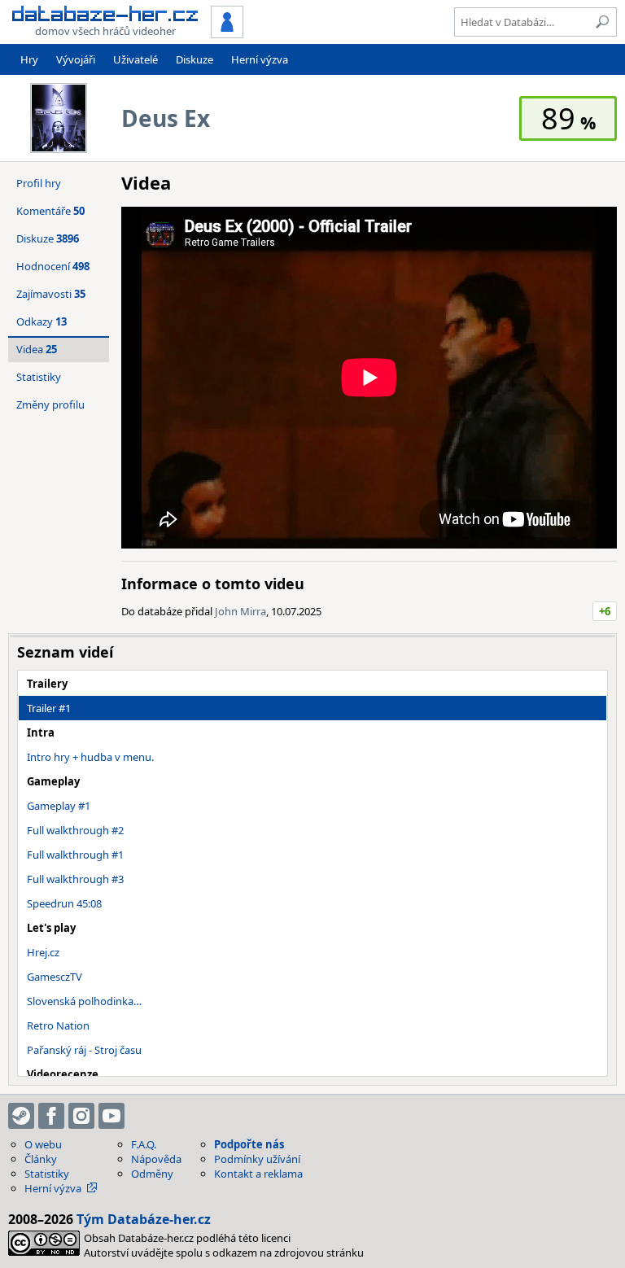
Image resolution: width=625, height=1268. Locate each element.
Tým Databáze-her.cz (143, 1219)
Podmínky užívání (257, 1159)
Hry (29, 59)
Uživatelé (135, 59)
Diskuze (194, 59)
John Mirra (240, 611)
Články (40, 1159)
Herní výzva (259, 59)
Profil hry (38, 183)
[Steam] (21, 1116)
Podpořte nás (249, 1144)
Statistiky (38, 376)
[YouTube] (111, 1116)
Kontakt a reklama (258, 1173)
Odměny (152, 1173)
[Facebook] (51, 1116)
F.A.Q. (143, 1144)
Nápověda (156, 1159)
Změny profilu (50, 404)
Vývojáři (75, 59)
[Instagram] (81, 1116)
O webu (43, 1144)
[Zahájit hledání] (602, 22)
